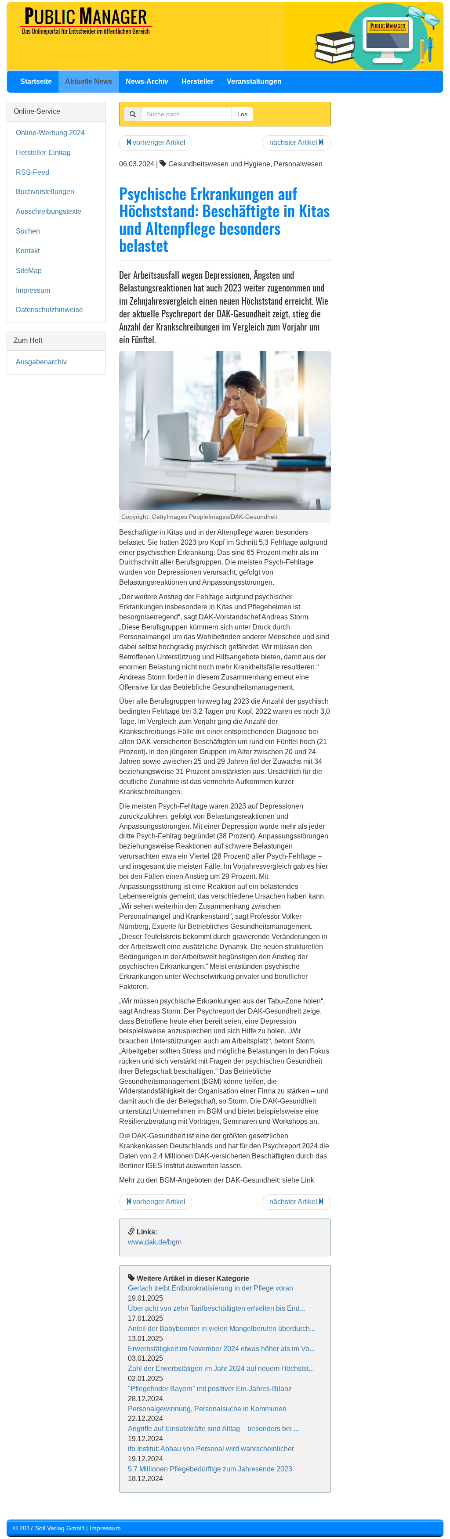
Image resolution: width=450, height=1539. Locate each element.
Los (242, 114)
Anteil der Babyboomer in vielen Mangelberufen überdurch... (221, 1328)
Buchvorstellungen (45, 191)
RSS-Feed (32, 172)
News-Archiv (147, 81)
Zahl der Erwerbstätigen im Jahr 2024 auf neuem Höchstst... (221, 1368)
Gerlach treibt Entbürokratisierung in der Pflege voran (210, 1288)
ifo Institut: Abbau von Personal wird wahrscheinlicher (211, 1449)
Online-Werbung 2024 (50, 133)
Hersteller (197, 81)
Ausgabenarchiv (41, 362)
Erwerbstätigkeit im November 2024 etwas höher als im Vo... (221, 1348)
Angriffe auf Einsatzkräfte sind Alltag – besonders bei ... (213, 1428)
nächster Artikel (293, 142)
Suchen (28, 231)
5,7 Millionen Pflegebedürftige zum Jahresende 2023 (210, 1469)
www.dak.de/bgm (154, 1242)
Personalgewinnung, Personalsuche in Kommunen (207, 1409)
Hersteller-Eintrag (43, 152)
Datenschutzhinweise (49, 309)
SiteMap (29, 270)
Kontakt (28, 251)
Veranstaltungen (254, 81)
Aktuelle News (88, 81)
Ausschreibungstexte (48, 211)
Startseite (36, 81)
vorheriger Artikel (159, 142)
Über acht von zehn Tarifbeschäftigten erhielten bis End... (216, 1308)
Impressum (33, 290)
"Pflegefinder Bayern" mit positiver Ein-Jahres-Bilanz (210, 1388)
